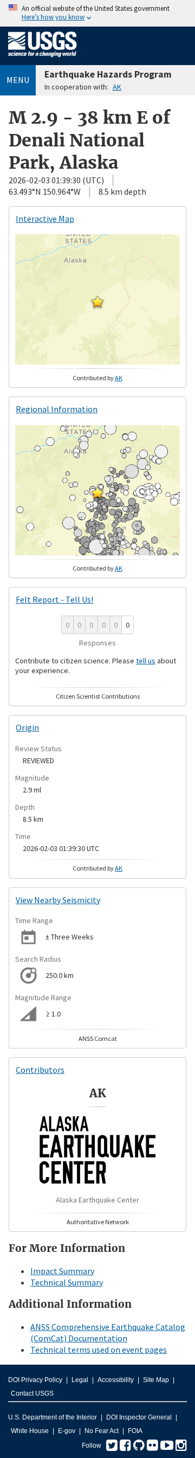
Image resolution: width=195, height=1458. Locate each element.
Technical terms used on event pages (98, 1349)
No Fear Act (101, 1431)
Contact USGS (32, 1393)
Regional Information (57, 409)
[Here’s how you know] (97, 13)
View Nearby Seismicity (58, 899)
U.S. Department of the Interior (52, 1417)
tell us (145, 661)
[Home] (42, 59)
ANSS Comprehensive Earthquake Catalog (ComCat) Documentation (107, 1332)
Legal (80, 1380)
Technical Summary (66, 1282)
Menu (17, 79)
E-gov (66, 1431)
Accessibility (116, 1380)
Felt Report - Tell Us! (54, 599)
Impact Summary (62, 1270)
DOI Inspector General (139, 1417)
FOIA (135, 1431)
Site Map (156, 1380)
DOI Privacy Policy (35, 1380)
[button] (97, 301)
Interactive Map (45, 218)
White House (30, 1431)
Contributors (40, 1069)
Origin (27, 727)
